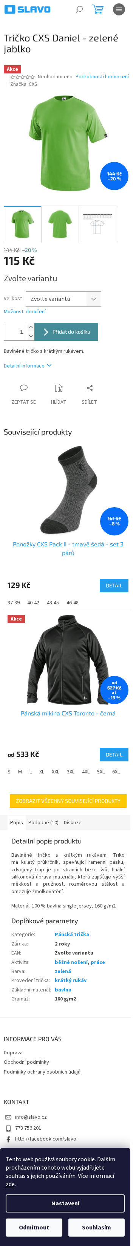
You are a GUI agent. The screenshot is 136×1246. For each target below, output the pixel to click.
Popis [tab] (16, 823)
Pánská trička (72, 934)
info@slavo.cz (31, 1117)
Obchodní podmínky (26, 1062)
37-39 (14, 603)
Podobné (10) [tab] (43, 823)
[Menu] (119, 9)
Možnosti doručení (25, 312)
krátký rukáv (71, 980)
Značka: (23, 84)
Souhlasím (96, 1227)
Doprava (13, 1053)
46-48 (72, 603)
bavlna (63, 990)
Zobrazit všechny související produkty (68, 801)
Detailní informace (24, 366)
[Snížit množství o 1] (30, 336)
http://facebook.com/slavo (45, 1139)
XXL (55, 772)
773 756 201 (28, 1128)
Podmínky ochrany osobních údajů (42, 1072)
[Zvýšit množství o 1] (30, 327)
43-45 (53, 603)
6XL (116, 772)
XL (41, 772)
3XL (70, 772)
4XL (86, 772)
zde (10, 1184)
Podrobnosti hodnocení (102, 77)
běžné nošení (71, 962)
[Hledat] (79, 9)
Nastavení (65, 1203)
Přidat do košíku (71, 331)
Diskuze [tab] (73, 823)
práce (98, 962)
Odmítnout (34, 1227)
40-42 (33, 603)
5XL (101, 772)
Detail (114, 585)
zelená (63, 971)
